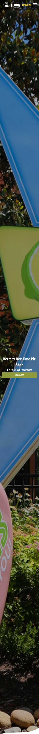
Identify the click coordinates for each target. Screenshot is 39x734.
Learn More (19, 375)
